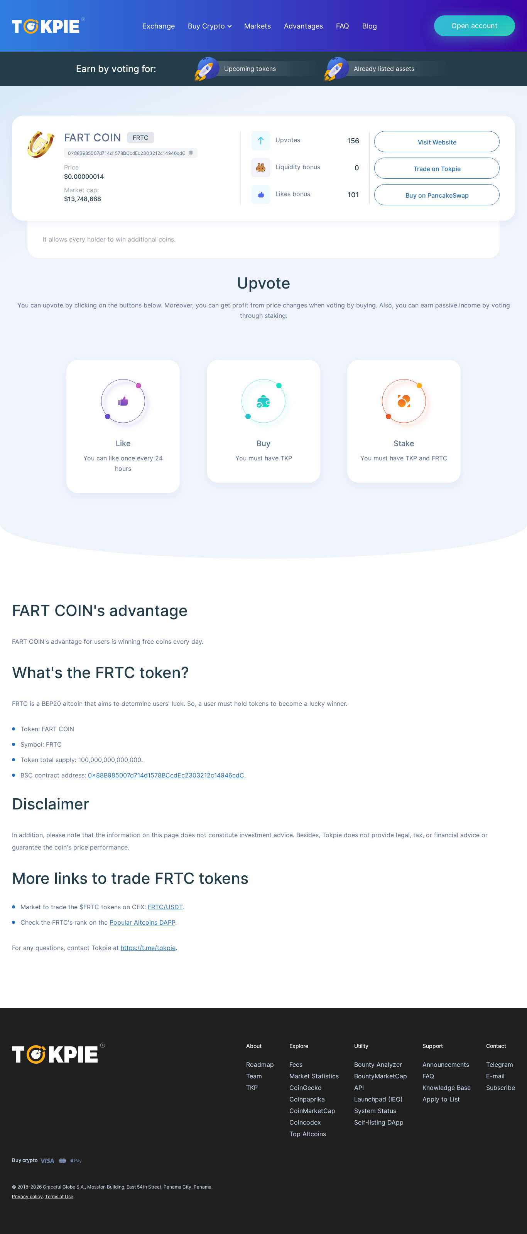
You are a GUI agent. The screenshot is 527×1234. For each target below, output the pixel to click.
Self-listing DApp (379, 1122)
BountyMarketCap (380, 1076)
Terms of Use (59, 1196)
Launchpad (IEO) (378, 1099)
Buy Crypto (206, 26)
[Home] (58, 1050)
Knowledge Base (446, 1087)
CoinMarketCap (312, 1111)
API (359, 1087)
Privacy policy (27, 1196)
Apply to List (441, 1099)
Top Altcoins (307, 1134)
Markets (257, 26)
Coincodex (305, 1122)
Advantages (303, 26)
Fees (295, 1064)
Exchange (158, 26)
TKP (252, 1087)
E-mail (495, 1076)
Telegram (499, 1064)
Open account (474, 26)
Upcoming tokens (250, 68)
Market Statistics (314, 1076)
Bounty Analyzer (378, 1064)
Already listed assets (384, 68)
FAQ (342, 26)
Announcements (445, 1064)
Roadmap (260, 1064)
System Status (375, 1111)
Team (254, 1076)
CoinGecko (305, 1087)
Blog (369, 26)
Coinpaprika (307, 1099)
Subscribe (500, 1087)
